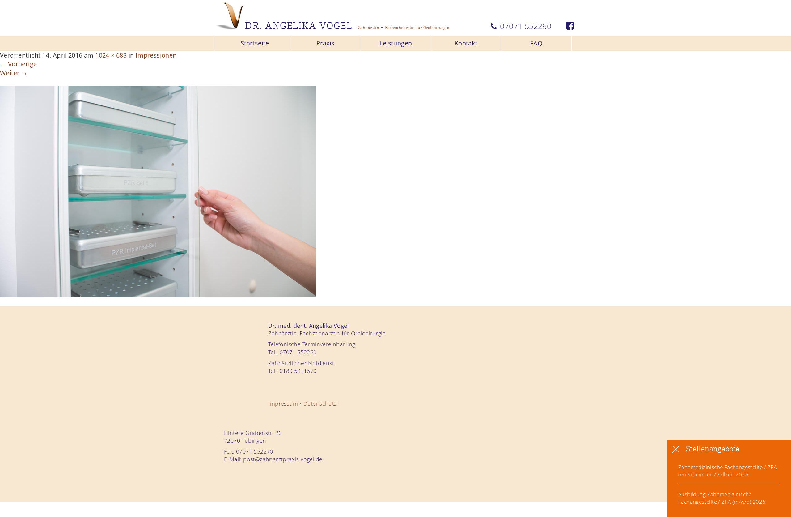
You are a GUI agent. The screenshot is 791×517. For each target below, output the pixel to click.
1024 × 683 (111, 55)
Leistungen (395, 43)
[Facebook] (570, 26)
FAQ (536, 43)
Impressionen (156, 55)
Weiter (13, 73)
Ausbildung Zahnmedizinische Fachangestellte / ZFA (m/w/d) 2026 (722, 498)
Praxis (325, 43)
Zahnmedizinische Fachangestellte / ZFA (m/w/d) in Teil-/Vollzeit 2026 (727, 471)
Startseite (255, 43)
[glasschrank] (158, 191)
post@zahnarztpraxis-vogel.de (282, 459)
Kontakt (466, 43)
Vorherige (18, 64)
